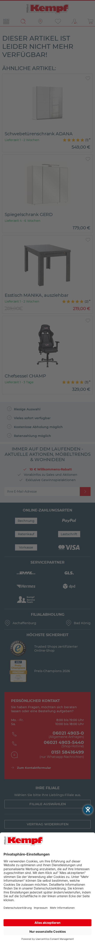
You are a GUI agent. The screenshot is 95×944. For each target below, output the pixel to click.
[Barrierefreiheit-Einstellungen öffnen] (88, 809)
